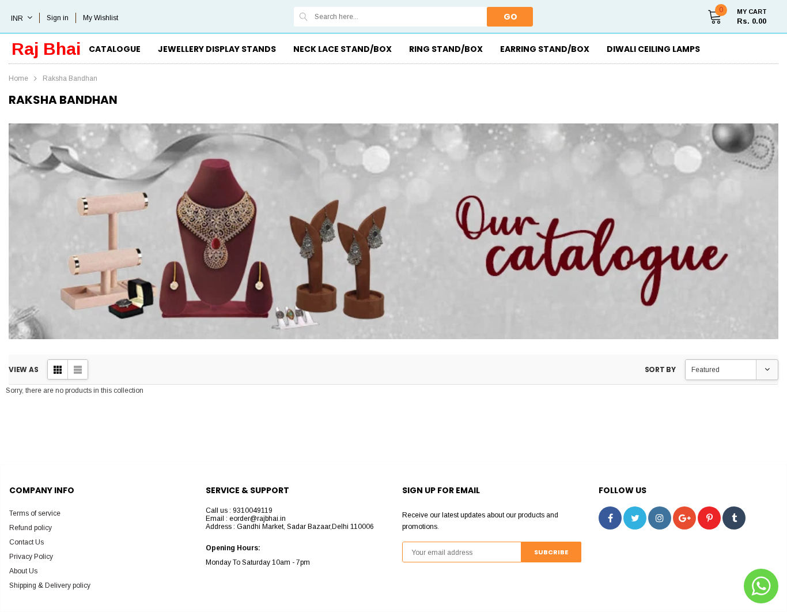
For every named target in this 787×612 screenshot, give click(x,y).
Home (18, 78)
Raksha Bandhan (70, 78)
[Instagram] (659, 518)
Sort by (660, 369)
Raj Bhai (46, 48)
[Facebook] (610, 518)
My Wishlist (100, 18)
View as (23, 369)
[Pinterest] (709, 518)
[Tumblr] (734, 518)
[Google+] (684, 518)
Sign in (58, 18)
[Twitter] (634, 518)
